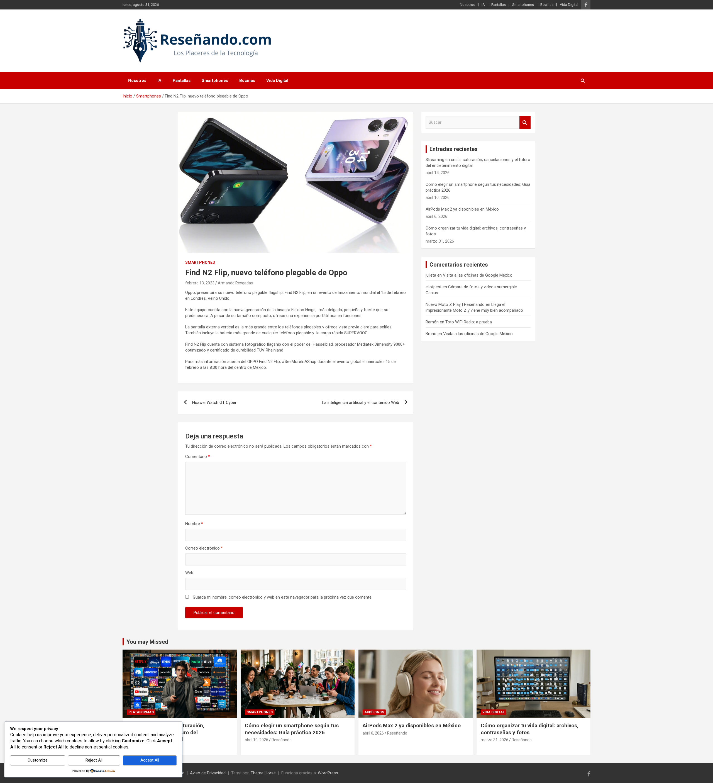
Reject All (94, 760)
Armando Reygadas (235, 283)
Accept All (149, 760)
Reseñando (282, 740)
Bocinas (546, 5)
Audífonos (374, 712)
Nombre (194, 523)
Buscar (525, 122)
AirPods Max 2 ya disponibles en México (462, 209)
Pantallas (498, 5)
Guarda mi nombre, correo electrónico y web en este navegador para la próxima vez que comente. (282, 597)
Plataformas (141, 712)
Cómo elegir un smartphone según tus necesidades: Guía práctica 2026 (292, 729)
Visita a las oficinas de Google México (477, 275)
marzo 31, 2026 (494, 740)
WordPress (328, 772)
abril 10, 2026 (256, 740)
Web (189, 572)
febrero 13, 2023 (199, 283)
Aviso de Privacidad (208, 772)
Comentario (197, 456)
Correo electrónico (204, 548)
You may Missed (147, 641)
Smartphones (523, 5)
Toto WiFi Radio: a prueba (468, 322)
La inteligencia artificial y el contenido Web (360, 402)
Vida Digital (569, 5)
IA (483, 5)
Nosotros (467, 5)
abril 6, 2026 (373, 733)
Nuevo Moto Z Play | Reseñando (455, 304)
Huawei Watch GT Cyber (214, 402)
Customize (38, 760)
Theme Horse (263, 772)
